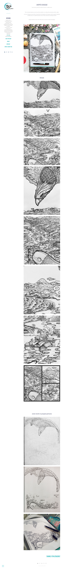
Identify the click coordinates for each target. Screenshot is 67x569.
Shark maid (8, 34)
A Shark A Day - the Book (8, 27)
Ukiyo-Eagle (8, 35)
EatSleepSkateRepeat (8, 36)
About (8, 41)
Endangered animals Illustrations (8, 24)
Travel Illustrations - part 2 (8, 21)
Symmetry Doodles (8, 22)
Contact (8, 44)
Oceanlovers (8, 26)
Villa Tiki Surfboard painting (8, 29)
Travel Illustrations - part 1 (8, 23)
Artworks (8, 18)
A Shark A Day (8, 28)
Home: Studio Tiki (8, 46)
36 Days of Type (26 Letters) (8, 25)
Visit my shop (8, 38)
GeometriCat (8, 33)
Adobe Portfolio (43, 565)
